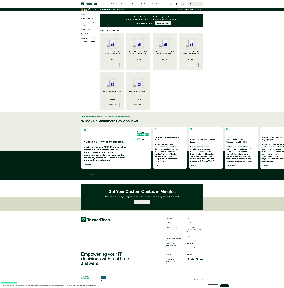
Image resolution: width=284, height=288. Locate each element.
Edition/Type (85, 29)
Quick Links (170, 234)
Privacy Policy (191, 227)
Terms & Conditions (192, 234)
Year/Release (85, 23)
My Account (169, 222)
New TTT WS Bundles (89, 41)
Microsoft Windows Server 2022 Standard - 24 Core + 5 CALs (191, 52)
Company (189, 222)
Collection (84, 38)
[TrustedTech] (89, 3)
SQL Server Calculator (172, 241)
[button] (176, 4)
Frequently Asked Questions (171, 263)
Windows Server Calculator (173, 238)
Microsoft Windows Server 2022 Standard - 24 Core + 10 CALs (112, 92)
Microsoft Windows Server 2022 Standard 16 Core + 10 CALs (165, 52)
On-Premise (114, 4)
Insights (143, 4)
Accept (225, 285)
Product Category (87, 18)
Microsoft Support (133, 4)
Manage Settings (213, 285)
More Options (85, 34)
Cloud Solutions (170, 243)
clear (94, 22)
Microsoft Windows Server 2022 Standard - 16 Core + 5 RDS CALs (138, 52)
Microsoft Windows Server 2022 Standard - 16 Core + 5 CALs (112, 52)
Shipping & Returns (171, 227)
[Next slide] (103, 174)
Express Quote (195, 4)
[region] (142, 285)
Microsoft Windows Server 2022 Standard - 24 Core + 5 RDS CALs (138, 92)
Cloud (122, 4)
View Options (112, 65)
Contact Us (190, 225)
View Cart (169, 225)
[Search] (182, 3)
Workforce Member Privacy (194, 232)
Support (168, 254)
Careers (189, 236)
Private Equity (160, 4)
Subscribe (190, 243)
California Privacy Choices (194, 229)
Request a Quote (162, 23)
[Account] (171, 4)
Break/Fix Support (171, 245)
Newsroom (169, 248)
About (151, 4)
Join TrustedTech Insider (194, 248)
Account (169, 218)
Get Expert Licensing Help (143, 23)
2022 (84, 26)
